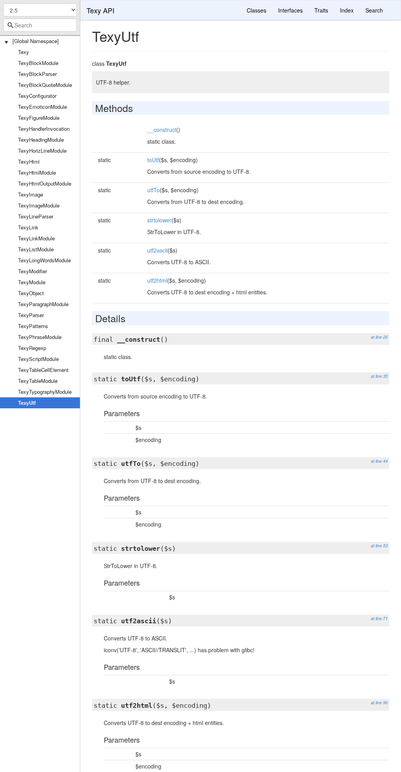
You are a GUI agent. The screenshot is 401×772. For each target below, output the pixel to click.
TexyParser (31, 315)
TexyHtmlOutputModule (44, 183)
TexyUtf (27, 402)
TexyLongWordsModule (44, 260)
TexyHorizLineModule (42, 150)
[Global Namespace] (36, 41)
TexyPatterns (33, 326)
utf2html (157, 280)
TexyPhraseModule (39, 337)
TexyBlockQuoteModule (45, 84)
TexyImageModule (39, 205)
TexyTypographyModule (45, 391)
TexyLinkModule (36, 238)
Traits (321, 10)
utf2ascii (157, 250)
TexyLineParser (35, 216)
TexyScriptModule (38, 359)
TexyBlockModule (38, 63)
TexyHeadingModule (41, 139)
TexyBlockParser (37, 74)
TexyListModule (36, 249)
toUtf (153, 160)
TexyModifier (32, 271)
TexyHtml (29, 161)
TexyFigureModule (39, 117)
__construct (161, 129)
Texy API (100, 10)
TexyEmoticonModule (42, 106)
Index (347, 10)
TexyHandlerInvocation (44, 128)
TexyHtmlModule (37, 172)
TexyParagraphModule (43, 304)
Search (374, 10)
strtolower (159, 220)
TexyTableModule (38, 380)
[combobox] (40, 25)
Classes (256, 10)
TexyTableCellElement (43, 369)
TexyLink (28, 227)
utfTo (153, 190)
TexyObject (31, 293)
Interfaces (290, 10)
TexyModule (31, 282)
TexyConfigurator (37, 95)
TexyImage (30, 194)
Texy (23, 52)
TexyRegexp (32, 348)
